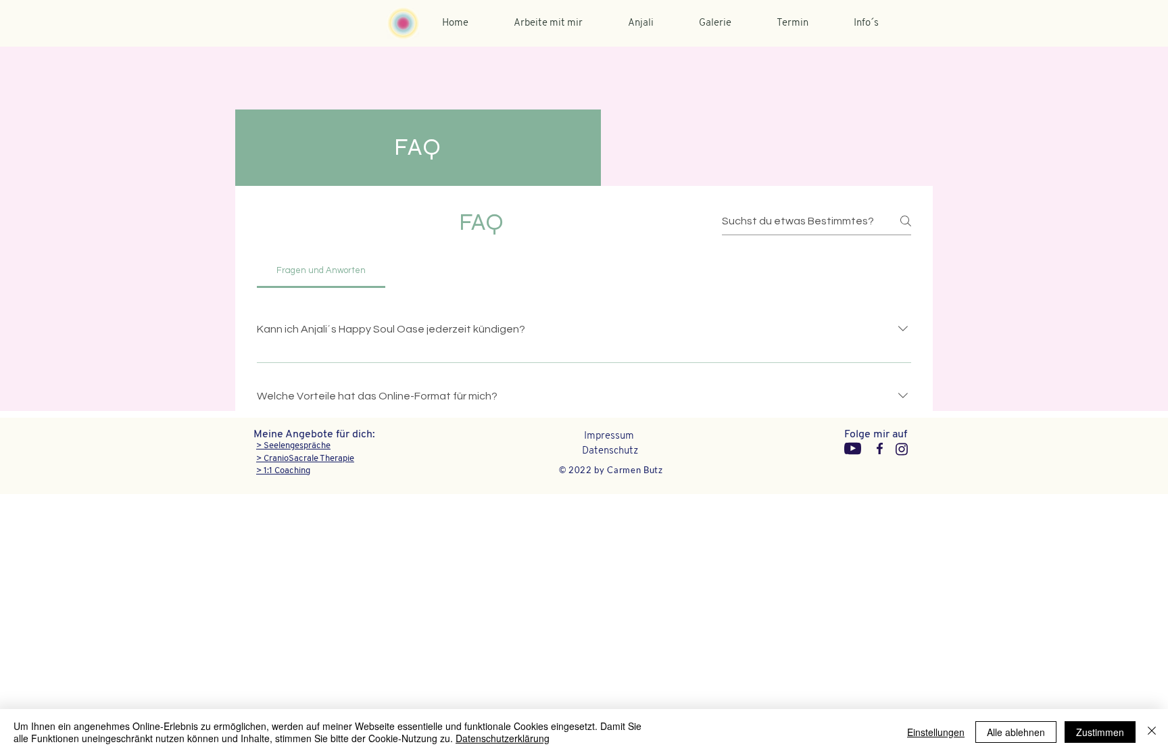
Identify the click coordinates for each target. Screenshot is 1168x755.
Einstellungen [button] (936, 732)
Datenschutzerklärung (503, 738)
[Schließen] (1152, 732)
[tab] (321, 270)
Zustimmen (1100, 732)
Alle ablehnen (1016, 732)
